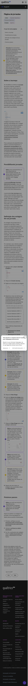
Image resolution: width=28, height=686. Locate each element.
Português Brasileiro (17, 348)
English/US (5, 348)
